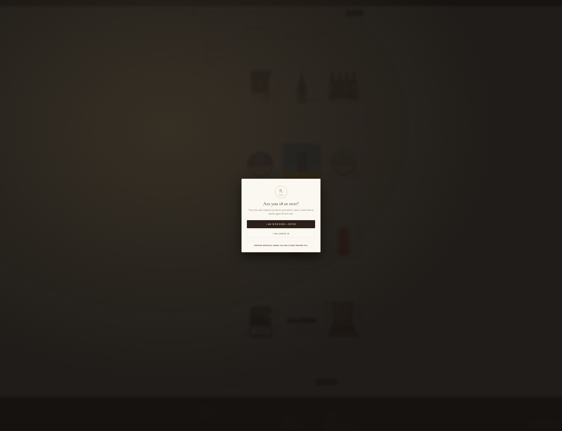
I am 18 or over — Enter (281, 224)
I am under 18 (281, 233)
